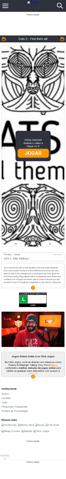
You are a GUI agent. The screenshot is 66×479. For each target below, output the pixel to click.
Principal (7, 254)
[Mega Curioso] (11, 431)
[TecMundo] (9, 424)
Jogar (33, 153)
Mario (53, 365)
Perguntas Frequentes (14, 406)
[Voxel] (39, 424)
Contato (6, 398)
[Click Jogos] (33, 2)
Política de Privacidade (15, 411)
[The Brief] (52, 424)
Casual (17, 254)
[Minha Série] (26, 424)
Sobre (5, 393)
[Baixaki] (26, 431)
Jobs (4, 402)
